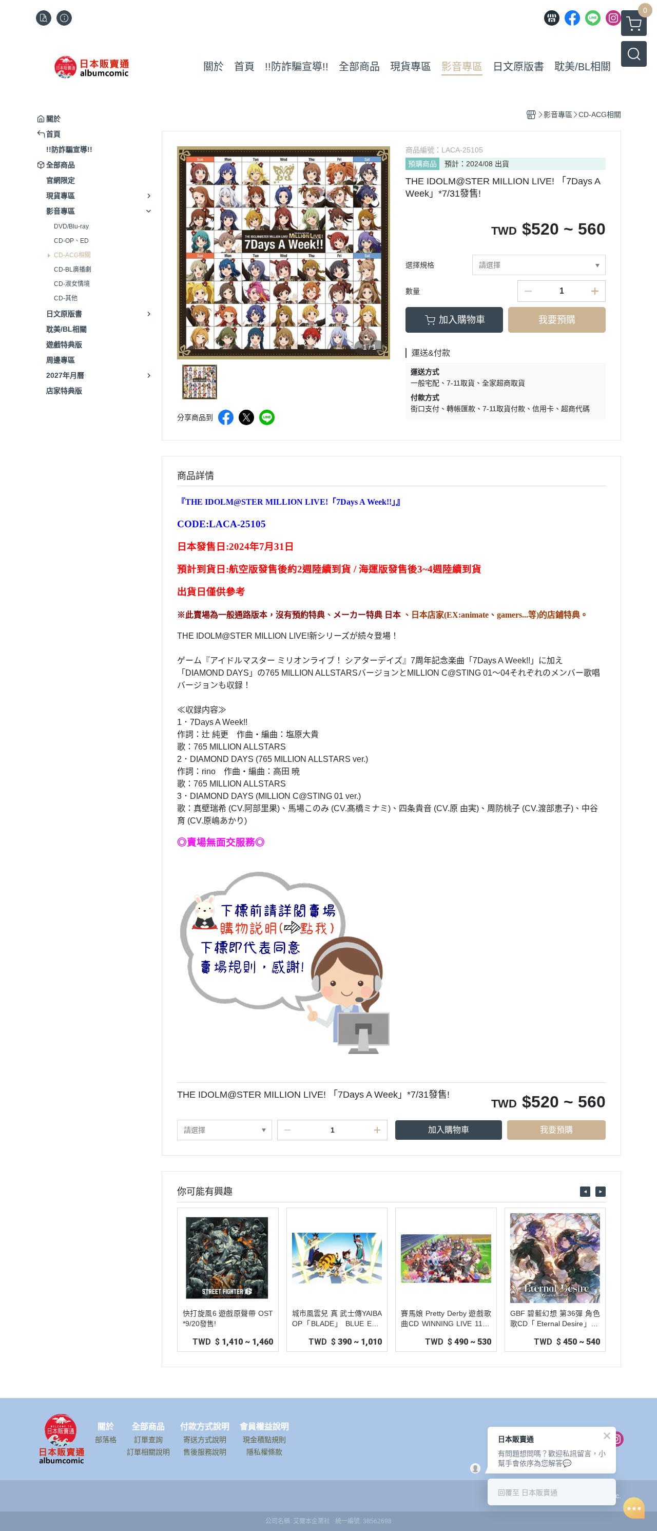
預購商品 (422, 164)
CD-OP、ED (71, 240)
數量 (412, 291)
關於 (106, 1427)
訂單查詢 (148, 1439)
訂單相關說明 (148, 1452)
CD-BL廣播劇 (72, 269)
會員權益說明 (264, 1427)
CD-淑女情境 (72, 284)
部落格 (106, 1439)
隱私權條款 (264, 1452)
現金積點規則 (264, 1439)
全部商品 (148, 1427)
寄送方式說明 (204, 1439)
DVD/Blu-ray (71, 226)
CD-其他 (66, 298)
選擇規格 (419, 265)
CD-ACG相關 (72, 255)
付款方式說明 (204, 1427)
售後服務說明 (204, 1452)
